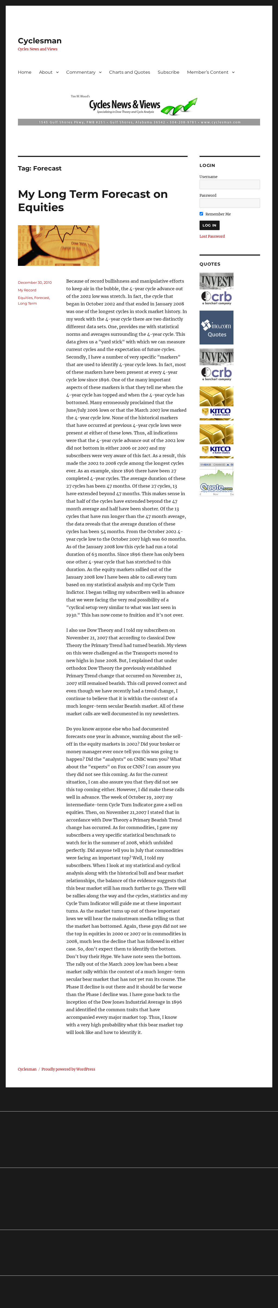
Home (24, 72)
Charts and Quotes (129, 72)
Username (208, 177)
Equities (25, 297)
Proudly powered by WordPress (68, 1069)
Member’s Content (208, 72)
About (46, 72)
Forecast (41, 297)
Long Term (27, 303)
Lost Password (212, 236)
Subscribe (168, 72)
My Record (27, 290)
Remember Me (218, 214)
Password (208, 195)
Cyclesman (40, 40)
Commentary (81, 72)
